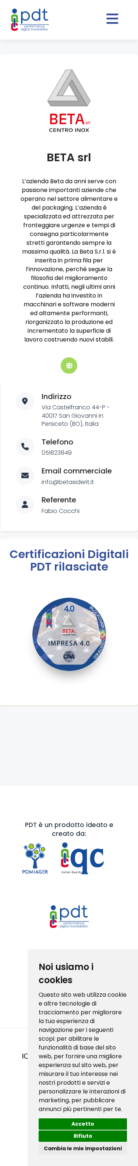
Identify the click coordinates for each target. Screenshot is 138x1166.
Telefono (57, 442)
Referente (59, 500)
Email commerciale (77, 471)
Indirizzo (56, 396)
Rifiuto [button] (83, 1136)
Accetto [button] (82, 1124)
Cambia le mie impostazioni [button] (83, 1148)
